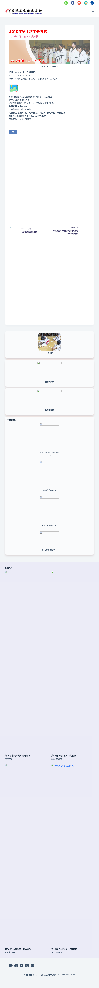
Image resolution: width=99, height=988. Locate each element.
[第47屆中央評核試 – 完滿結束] (26, 854)
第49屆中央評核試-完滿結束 (17, 755)
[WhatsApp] (11, 965)
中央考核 (33, 36)
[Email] (32, 965)
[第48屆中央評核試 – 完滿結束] (72, 661)
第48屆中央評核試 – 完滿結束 (64, 755)
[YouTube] (21, 965)
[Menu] (93, 11)
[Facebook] (13, 132)
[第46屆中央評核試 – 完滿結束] (72, 854)
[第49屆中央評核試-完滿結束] (26, 661)
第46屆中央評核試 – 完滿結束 (64, 949)
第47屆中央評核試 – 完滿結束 (18, 949)
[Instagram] (27, 965)
